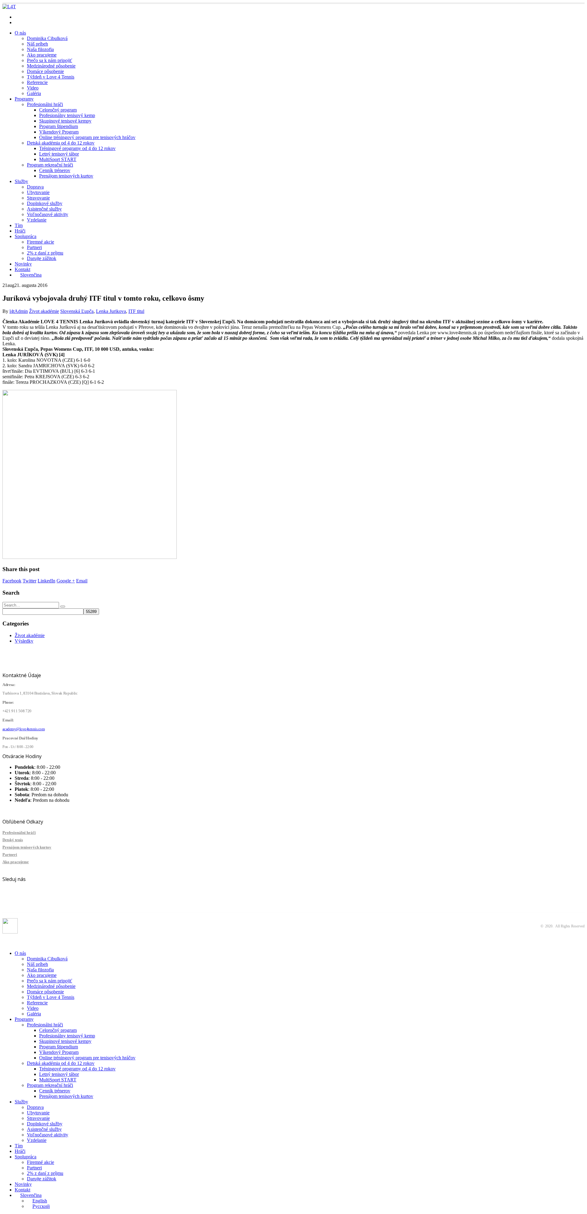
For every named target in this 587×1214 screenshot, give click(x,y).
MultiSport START (57, 159)
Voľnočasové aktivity (47, 214)
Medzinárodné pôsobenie (51, 65)
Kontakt (22, 269)
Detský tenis (12, 840)
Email (81, 580)
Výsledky (24, 641)
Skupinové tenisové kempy (65, 120)
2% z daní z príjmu (45, 252)
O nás (20, 32)
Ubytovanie (38, 192)
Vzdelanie (36, 219)
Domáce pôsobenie (45, 71)
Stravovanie (38, 197)
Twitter (29, 580)
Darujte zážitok (41, 258)
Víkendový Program (59, 131)
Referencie (37, 82)
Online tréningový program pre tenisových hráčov (87, 137)
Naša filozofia (40, 49)
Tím (19, 225)
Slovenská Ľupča (77, 311)
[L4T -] (9, 6)
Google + (66, 580)
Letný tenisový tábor (59, 153)
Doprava (35, 186)
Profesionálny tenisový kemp (67, 115)
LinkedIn (46, 580)
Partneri (34, 247)
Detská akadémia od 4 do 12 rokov (60, 142)
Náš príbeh (37, 43)
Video (33, 87)
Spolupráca (25, 236)
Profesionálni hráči (45, 104)
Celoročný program (58, 109)
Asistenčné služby (44, 208)
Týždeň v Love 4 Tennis (50, 76)
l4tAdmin (18, 311)
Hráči (20, 230)
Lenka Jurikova (111, 311)
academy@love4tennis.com (41, 17)
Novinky (23, 263)
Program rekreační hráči (50, 164)
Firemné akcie (40, 241)
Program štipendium (58, 126)
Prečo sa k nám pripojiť (49, 60)
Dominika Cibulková (47, 38)
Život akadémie (44, 311)
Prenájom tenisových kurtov (66, 175)
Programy (24, 98)
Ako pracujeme (42, 54)
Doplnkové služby (44, 203)
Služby (21, 181)
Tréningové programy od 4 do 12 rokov (77, 148)
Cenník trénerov (54, 170)
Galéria (34, 93)
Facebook (11, 580)
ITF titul (136, 311)
